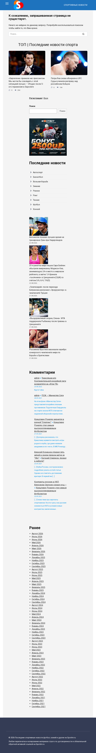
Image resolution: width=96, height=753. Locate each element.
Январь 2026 (38, 554)
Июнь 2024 (37, 611)
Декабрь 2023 (38, 629)
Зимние (36, 186)
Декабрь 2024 (38, 593)
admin (37, 378)
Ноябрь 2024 (38, 596)
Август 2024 (37, 605)
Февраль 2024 (38, 623)
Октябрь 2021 (38, 703)
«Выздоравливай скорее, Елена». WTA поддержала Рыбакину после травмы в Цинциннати (47, 321)
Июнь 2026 (37, 539)
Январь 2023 (38, 662)
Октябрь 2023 (38, 635)
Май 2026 (36, 542)
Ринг (35, 195)
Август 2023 (37, 641)
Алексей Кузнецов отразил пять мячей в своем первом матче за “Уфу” (49, 455)
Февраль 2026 (38, 551)
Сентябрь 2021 (39, 706)
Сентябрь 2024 (39, 602)
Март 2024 (36, 620)
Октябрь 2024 (38, 599)
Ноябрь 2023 (38, 632)
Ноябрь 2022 (38, 668)
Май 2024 (36, 614)
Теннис (36, 200)
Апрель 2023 (38, 653)
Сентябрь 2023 (39, 638)
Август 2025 (37, 569)
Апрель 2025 (38, 581)
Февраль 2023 (38, 659)
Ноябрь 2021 (38, 700)
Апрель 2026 (38, 545)
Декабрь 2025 (38, 557)
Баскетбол (38, 177)
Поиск (32, 106)
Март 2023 (36, 656)
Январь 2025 (38, 590)
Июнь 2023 (37, 647)
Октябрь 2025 (38, 563)
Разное (36, 191)
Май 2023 (36, 650)
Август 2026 (37, 533)
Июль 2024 (37, 608)
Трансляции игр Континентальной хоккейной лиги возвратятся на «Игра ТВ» (50, 381)
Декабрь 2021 (38, 697)
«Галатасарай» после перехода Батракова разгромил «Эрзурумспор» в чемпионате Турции (47, 290)
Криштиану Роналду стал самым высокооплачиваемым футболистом (50, 491)
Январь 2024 (38, 626)
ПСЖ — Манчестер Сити (53, 395)
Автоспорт (38, 172)
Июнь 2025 (37, 575)
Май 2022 (36, 686)
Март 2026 (36, 548)
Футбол (36, 204)
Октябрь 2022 (38, 671)
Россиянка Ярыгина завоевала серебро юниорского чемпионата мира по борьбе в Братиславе (47, 352)
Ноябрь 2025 (38, 560)
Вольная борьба (40, 181)
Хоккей (36, 209)
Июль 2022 (37, 680)
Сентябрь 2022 (39, 674)
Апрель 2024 (38, 617)
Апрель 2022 (38, 689)
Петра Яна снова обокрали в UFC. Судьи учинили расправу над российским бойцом (66, 81)
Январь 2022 (38, 694)
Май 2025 (36, 578)
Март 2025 (36, 584)
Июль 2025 (37, 572)
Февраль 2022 (38, 691)
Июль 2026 (37, 536)
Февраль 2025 (38, 587)
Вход (46, 98)
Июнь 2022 (37, 683)
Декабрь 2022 (38, 665)
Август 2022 (37, 677)
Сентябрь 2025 (39, 566)
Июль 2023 (37, 644)
